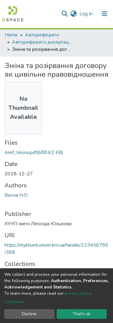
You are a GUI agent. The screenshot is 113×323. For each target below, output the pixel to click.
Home (11, 35)
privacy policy (77, 293)
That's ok (81, 314)
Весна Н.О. (16, 195)
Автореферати (42, 35)
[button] (73, 13)
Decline (29, 314)
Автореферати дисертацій (42, 42)
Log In (87, 14)
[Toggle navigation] (104, 14)
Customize (14, 302)
